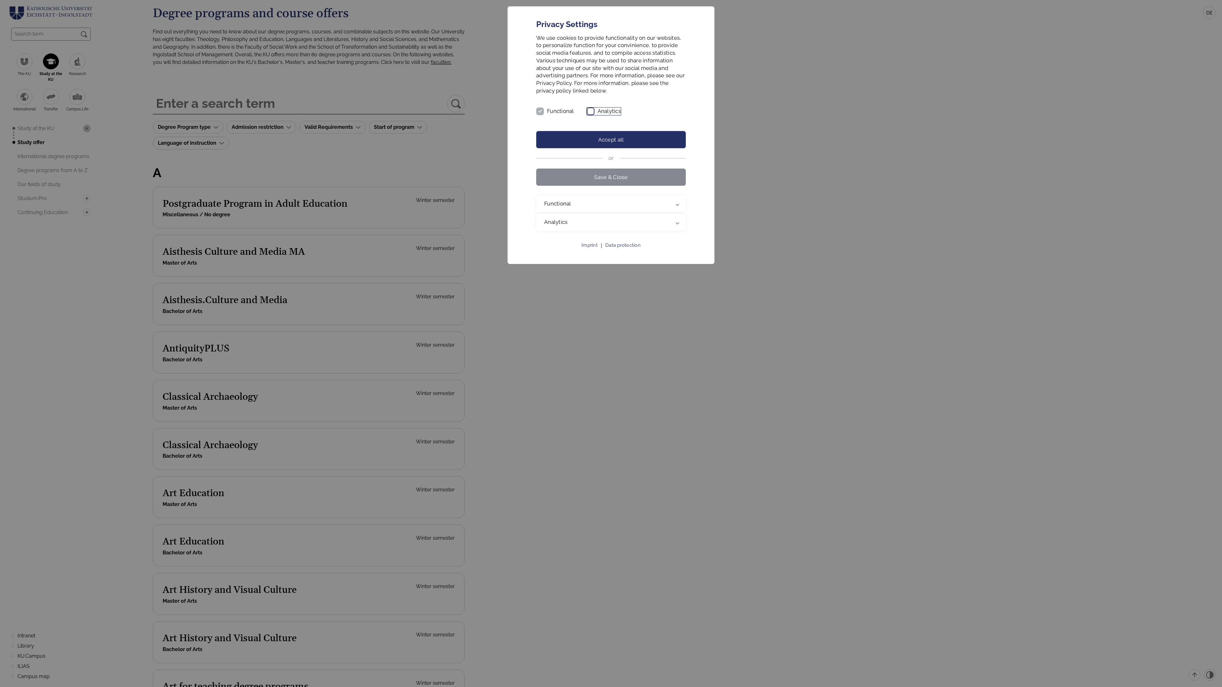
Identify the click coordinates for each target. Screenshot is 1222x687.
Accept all (611, 139)
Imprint (589, 245)
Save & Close (611, 177)
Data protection (623, 245)
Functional (560, 111)
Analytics (609, 111)
